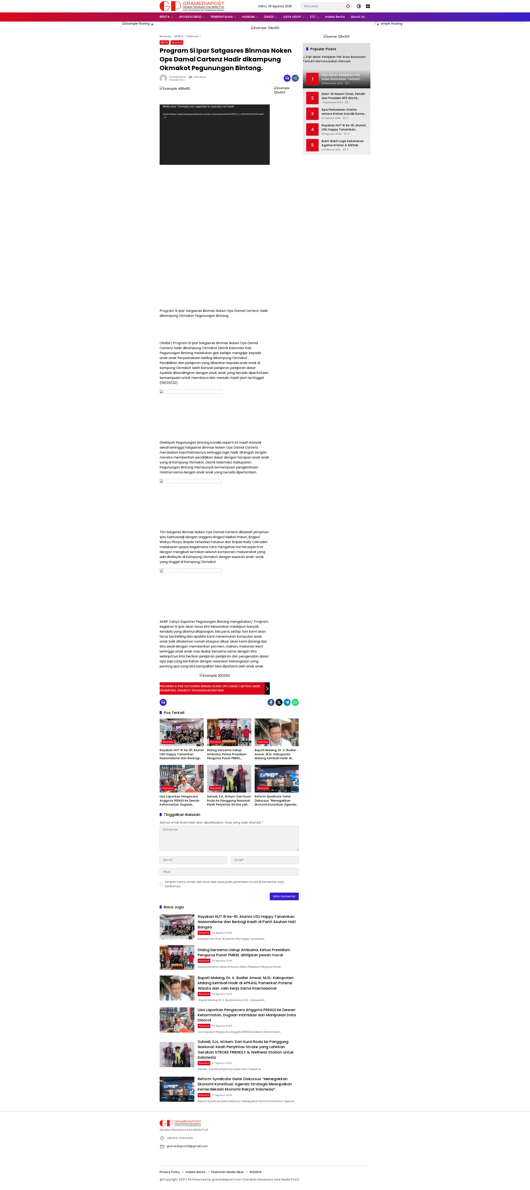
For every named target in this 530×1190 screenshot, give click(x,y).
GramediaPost (177, 77)
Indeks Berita (195, 1172)
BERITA (164, 42)
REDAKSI (255, 1172)
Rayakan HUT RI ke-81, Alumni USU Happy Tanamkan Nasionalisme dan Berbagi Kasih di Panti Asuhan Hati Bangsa (182, 754)
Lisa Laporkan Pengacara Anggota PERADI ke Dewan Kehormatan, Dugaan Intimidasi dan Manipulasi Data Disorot (179, 801)
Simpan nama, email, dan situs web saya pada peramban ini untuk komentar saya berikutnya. (224, 884)
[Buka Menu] (367, 6)
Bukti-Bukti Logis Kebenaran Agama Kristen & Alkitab (343, 143)
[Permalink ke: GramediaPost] (164, 78)
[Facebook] (271, 702)
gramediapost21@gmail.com (187, 1146)
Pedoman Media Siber (227, 1172)
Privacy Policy (170, 1172)
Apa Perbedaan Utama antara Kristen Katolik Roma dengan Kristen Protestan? (343, 112)
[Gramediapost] (192, 6)
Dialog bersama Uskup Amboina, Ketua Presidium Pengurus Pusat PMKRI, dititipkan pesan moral (226, 754)
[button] (348, 6)
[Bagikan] (295, 78)
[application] (215, 134)
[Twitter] (279, 702)
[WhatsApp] (295, 702)
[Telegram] (287, 702)
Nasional (177, 42)
